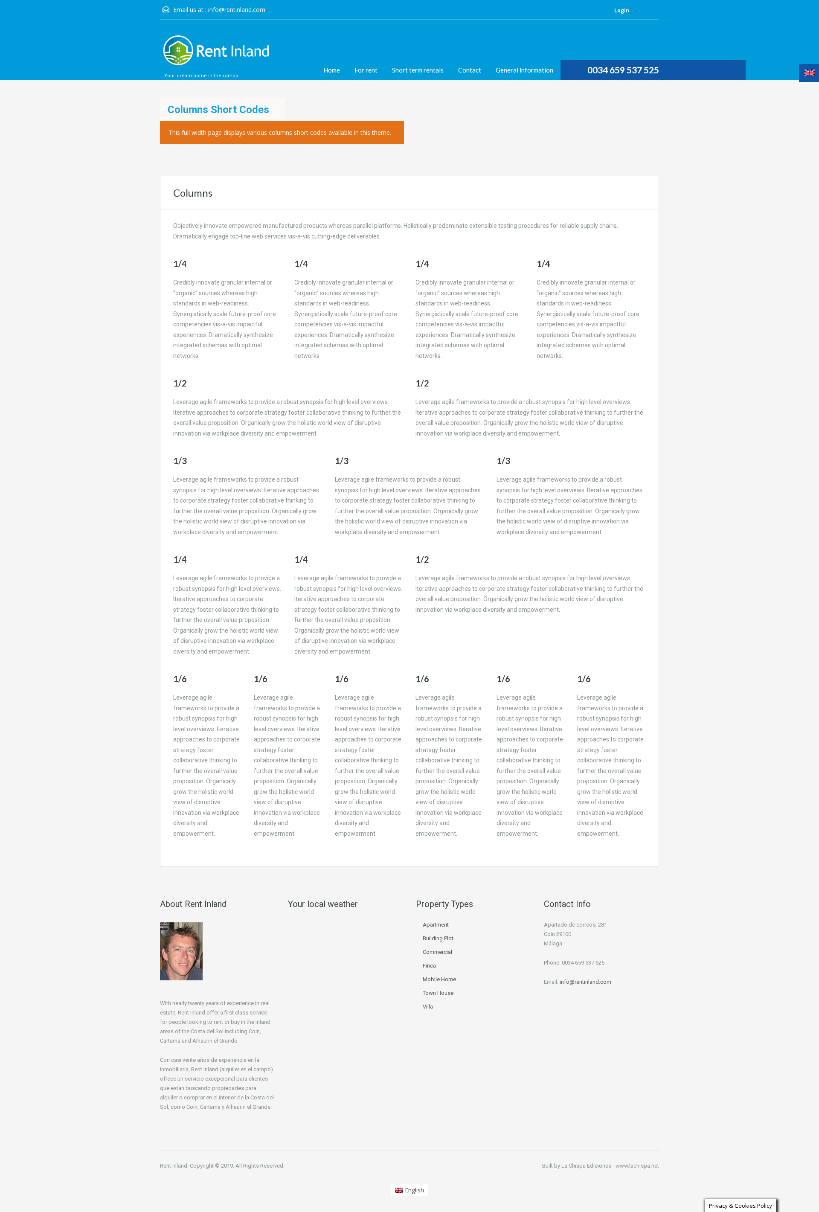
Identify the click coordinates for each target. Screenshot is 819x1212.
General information (524, 70)
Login (621, 10)
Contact (469, 70)
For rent (366, 70)
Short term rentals (418, 70)
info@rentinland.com (236, 10)
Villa (428, 1006)
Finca (429, 965)
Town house (438, 993)
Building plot (438, 938)
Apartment (436, 924)
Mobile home (439, 979)
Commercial (437, 952)
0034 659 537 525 (623, 69)
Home (331, 70)
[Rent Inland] (215, 54)
